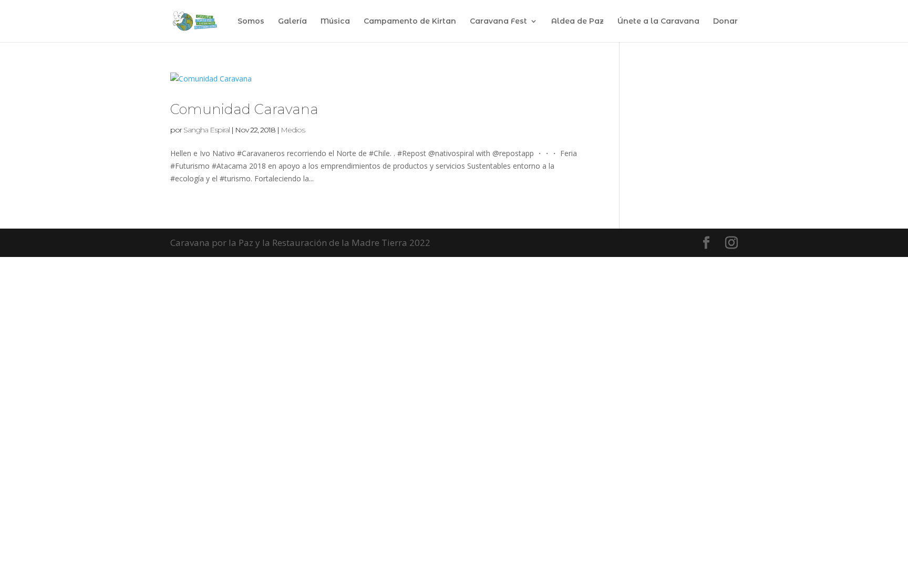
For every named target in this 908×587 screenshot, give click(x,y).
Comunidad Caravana (244, 109)
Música (335, 21)
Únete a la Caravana (658, 21)
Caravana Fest (498, 21)
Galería (292, 21)
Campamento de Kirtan (410, 21)
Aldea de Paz (577, 21)
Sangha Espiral (206, 130)
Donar (725, 21)
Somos (251, 21)
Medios (293, 130)
